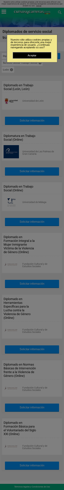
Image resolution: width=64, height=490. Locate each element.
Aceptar (32, 55)
